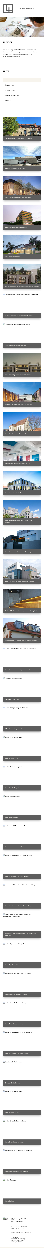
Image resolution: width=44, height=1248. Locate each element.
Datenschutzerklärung (18, 1239)
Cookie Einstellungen (17, 1240)
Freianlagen (9, 85)
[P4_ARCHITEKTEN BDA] (6, 1220)
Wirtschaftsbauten (12, 95)
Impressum (14, 1237)
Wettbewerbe (10, 90)
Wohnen (8, 100)
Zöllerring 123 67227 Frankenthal (17, 1220)
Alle (6, 80)
